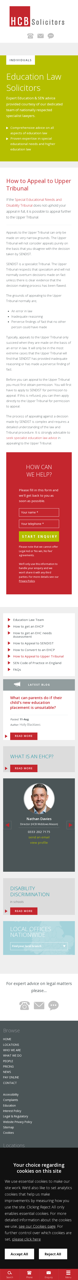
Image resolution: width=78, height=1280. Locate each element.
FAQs (17, 669)
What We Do (12, 1055)
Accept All (19, 1254)
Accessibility (11, 1094)
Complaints (10, 1100)
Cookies (8, 1133)
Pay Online (11, 1077)
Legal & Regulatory (15, 1116)
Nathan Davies (39, 818)
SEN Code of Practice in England (37, 663)
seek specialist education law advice (31, 438)
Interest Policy (12, 1111)
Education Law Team (28, 620)
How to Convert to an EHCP (34, 650)
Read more (24, 911)
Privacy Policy (27, 581)
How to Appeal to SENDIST (33, 643)
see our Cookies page (37, 1226)
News (7, 1072)
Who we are (12, 1050)
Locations (11, 1045)
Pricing (8, 1066)
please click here (26, 1239)
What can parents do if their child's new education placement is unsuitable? (36, 702)
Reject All (53, 1254)
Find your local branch (26, 946)
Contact (10, 1083)
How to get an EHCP (28, 626)
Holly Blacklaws (30, 724)
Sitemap (8, 1127)
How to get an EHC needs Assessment (32, 634)
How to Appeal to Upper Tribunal (38, 656)
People (8, 1061)
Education (9, 1105)
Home (7, 1039)
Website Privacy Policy (17, 1122)
